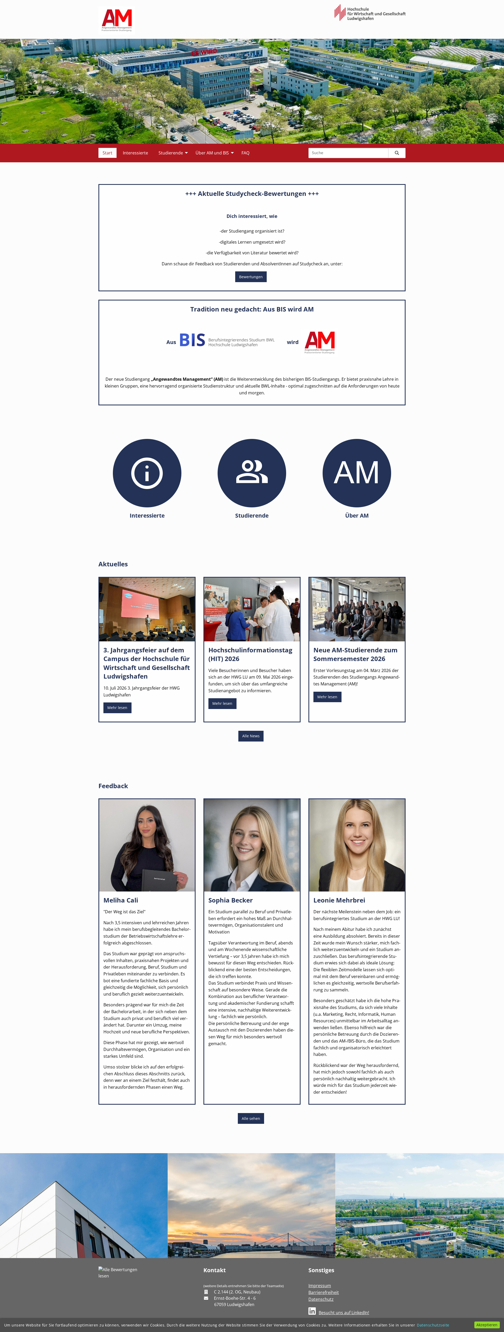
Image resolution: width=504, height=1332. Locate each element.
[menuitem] (107, 153)
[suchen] (397, 153)
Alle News (251, 735)
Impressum (319, 1285)
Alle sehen (251, 1118)
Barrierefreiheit (323, 1292)
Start (107, 153)
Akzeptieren (486, 1324)
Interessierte (135, 153)
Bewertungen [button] (251, 276)
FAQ (245, 153)
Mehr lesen (117, 707)
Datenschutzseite (433, 1325)
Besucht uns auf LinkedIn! (344, 1312)
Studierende (171, 153)
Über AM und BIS (212, 153)
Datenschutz (321, 1299)
